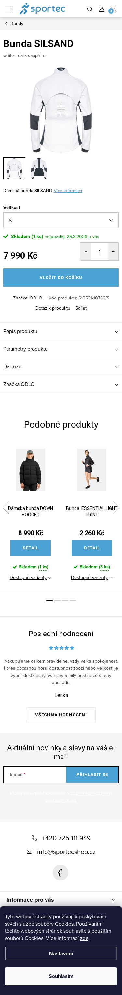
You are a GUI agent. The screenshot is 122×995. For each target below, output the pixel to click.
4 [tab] (73, 600)
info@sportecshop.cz (66, 851)
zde (84, 937)
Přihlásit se (92, 774)
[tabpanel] (30, 516)
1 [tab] (49, 600)
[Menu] (8, 8)
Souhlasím (61, 976)
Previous (6, 507)
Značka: (27, 298)
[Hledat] (90, 8)
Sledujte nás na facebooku (60, 872)
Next (116, 507)
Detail (31, 547)
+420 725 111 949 (66, 838)
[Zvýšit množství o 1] (113, 251)
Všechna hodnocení (61, 714)
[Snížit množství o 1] (85, 251)
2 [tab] (57, 600)
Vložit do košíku (61, 277)
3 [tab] (65, 600)
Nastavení (61, 953)
